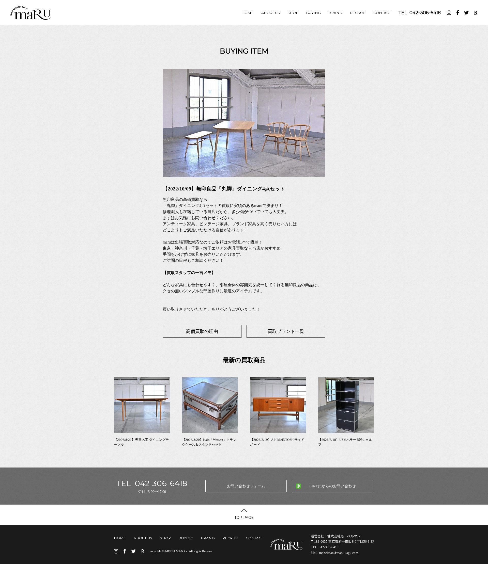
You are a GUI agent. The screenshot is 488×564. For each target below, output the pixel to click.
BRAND (335, 13)
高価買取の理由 (202, 331)
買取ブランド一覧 (286, 331)
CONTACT (382, 13)
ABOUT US (270, 13)
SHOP (292, 13)
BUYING (313, 13)
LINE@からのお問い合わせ (332, 486)
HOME (247, 13)
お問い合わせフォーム (246, 486)
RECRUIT (358, 13)
